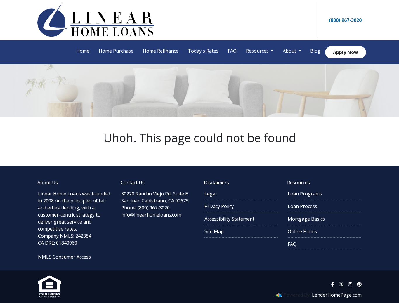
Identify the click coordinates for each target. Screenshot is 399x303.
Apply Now (345, 52)
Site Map (214, 231)
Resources (258, 51)
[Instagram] (297, 20)
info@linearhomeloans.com (151, 215)
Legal (210, 194)
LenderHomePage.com (337, 295)
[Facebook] (279, 20)
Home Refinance (160, 51)
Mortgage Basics (306, 219)
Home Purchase (116, 51)
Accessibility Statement (229, 219)
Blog (315, 51)
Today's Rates (203, 51)
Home (82, 51)
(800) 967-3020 (345, 20)
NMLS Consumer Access (64, 257)
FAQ (232, 51)
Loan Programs (305, 194)
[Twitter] (288, 20)
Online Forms (302, 231)
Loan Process (302, 206)
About (290, 51)
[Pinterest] (306, 20)
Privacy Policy (219, 206)
